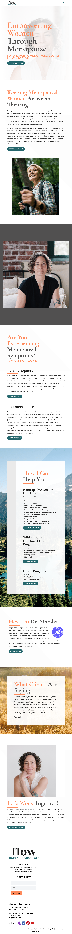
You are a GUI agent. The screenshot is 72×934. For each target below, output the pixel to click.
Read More (15, 651)
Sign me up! (16, 893)
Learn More (15, 396)
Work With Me (16, 63)
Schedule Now (32, 528)
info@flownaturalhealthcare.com (21, 913)
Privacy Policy (33, 929)
